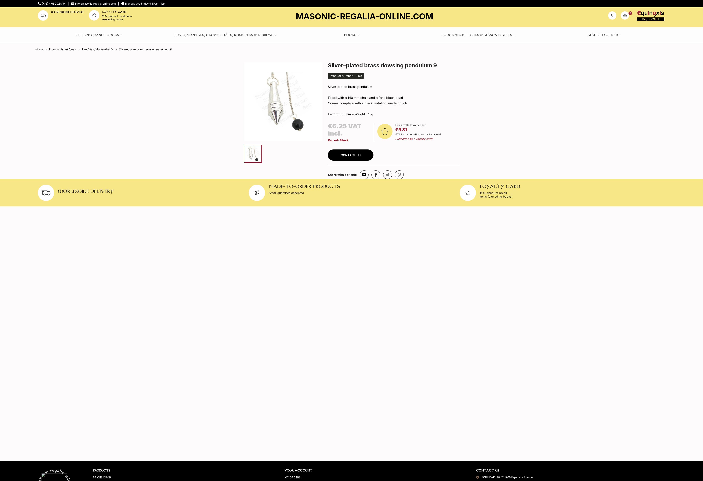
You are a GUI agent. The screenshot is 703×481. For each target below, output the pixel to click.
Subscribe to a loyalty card (413, 139)
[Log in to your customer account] (612, 15)
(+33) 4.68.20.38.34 (54, 3)
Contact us (351, 155)
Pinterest (399, 175)
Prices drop (102, 477)
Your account (298, 470)
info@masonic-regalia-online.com (95, 3)
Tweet (387, 175)
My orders (292, 477)
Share (376, 175)
